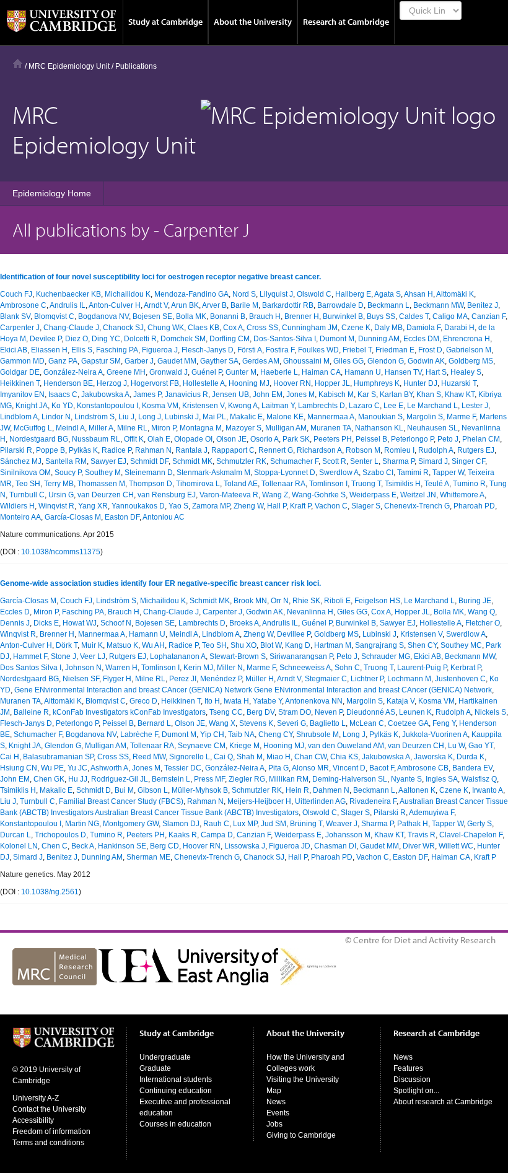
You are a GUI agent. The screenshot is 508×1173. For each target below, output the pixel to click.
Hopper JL (332, 383)
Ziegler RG (247, 779)
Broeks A (244, 623)
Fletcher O (482, 623)
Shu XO (243, 645)
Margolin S (424, 416)
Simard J (433, 461)
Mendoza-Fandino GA (191, 294)
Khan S (428, 394)
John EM (267, 394)
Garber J (139, 361)
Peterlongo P (412, 439)
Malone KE (285, 416)
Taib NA (241, 734)
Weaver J (341, 823)
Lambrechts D (321, 405)
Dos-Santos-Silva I (284, 338)
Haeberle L (279, 372)
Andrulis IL (67, 305)
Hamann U (362, 372)
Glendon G (385, 361)
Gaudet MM (176, 361)
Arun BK (185, 305)
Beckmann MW (438, 305)
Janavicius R (186, 394)
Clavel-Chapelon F (470, 835)
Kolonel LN (19, 846)
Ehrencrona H (466, 338)
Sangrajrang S (379, 645)
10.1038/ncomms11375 (60, 551)
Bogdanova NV (103, 316)
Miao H (278, 756)
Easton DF (122, 517)
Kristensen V (203, 405)
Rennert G (275, 450)
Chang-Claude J (71, 327)
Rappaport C (233, 450)
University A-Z (35, 1098)
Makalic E (246, 416)
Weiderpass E (372, 495)
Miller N (230, 667)
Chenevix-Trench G (417, 506)
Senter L (364, 461)
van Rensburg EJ (167, 495)
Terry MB (59, 483)
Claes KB (203, 327)
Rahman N (153, 450)
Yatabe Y (267, 701)
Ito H (212, 701)
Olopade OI (193, 439)
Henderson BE (68, 383)
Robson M (363, 450)
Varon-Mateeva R (228, 495)
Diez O (76, 338)
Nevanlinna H (310, 612)
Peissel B (371, 439)
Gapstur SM (101, 361)
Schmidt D (93, 790)
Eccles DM (421, 338)
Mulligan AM (286, 428)
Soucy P (68, 472)
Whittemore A (462, 495)
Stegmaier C (326, 678)
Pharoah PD (474, 506)
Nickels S (490, 712)
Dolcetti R (140, 338)
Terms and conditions (48, 1142)
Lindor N (56, 416)
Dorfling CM (229, 338)
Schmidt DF (149, 461)
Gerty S (479, 823)
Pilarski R (16, 450)
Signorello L (189, 756)
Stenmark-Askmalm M (213, 472)
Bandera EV (472, 768)
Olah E (158, 439)
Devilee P (45, 338)
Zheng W (248, 506)
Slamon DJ (180, 823)
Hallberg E (353, 294)
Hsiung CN (18, 768)
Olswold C (314, 294)
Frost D (430, 350)
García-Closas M (73, 517)
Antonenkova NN (314, 701)
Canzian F (488, 316)
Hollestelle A (204, 383)
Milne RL (132, 428)
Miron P (163, 428)
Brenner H (301, 316)
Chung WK (165, 327)
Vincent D (349, 768)
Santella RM (66, 461)
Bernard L (154, 723)
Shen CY (422, 645)
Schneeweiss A (305, 667)
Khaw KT (460, 394)
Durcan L (15, 835)
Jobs (274, 1124)
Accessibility (33, 1120)
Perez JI (182, 678)
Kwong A (243, 405)
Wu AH (153, 645)
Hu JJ (77, 779)
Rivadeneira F (372, 801)
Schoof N (115, 623)
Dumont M (337, 338)
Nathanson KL (379, 428)
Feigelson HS (377, 600)
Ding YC (106, 338)
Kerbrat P (465, 667)
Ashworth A (109, 768)
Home (17, 63)
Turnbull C (27, 495)
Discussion (412, 1079)
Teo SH (27, 483)
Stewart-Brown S (237, 656)
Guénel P (206, 372)
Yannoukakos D (138, 506)
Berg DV (260, 712)
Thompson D (150, 483)
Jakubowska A (105, 394)
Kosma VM (160, 405)
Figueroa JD (289, 846)
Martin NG (82, 823)
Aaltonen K (417, 790)
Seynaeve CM (202, 745)
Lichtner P (367, 678)
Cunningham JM (310, 327)
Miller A (101, 428)
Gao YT (480, 745)
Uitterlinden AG (320, 801)
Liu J (126, 416)
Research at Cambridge (346, 21)
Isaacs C (62, 394)
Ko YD (62, 405)
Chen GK (48, 779)
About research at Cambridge (443, 1101)
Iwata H (236, 701)
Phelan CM (481, 439)
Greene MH (126, 372)
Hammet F (30, 656)
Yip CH (212, 734)
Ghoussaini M (306, 361)
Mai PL (214, 416)
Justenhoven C (460, 678)
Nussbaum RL (96, 439)
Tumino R (469, 483)
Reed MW (149, 756)
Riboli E (337, 600)
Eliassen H (49, 350)
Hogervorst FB (155, 383)
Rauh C (216, 823)
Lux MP (245, 823)
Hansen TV (403, 372)
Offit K (134, 439)
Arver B (214, 305)
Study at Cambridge (165, 21)
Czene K (355, 327)
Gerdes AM (260, 361)
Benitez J (482, 305)
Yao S (178, 506)
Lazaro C (364, 405)
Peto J (447, 439)
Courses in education (175, 1124)
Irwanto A (487, 790)
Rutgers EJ (475, 450)
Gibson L (153, 790)
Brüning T (306, 823)
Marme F (461, 416)
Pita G (278, 768)
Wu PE (52, 768)
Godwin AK (426, 361)
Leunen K (415, 712)
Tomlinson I (328, 483)
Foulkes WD (318, 350)
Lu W (456, 745)
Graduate (155, 1068)
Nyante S (406, 779)
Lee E (393, 405)
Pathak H (412, 823)
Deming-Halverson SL (349, 779)
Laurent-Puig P (422, 667)
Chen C (55, 846)
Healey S (465, 372)
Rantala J (191, 450)
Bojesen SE (152, 316)
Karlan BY (396, 394)
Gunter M (241, 372)
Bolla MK (191, 316)
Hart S (436, 372)
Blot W (270, 645)
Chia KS (344, 756)
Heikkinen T (20, 383)
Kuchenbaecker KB (68, 294)
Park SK (296, 439)
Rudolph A (435, 450)
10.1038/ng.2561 (50, 891)
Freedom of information (51, 1131)
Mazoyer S (243, 428)
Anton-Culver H (115, 305)
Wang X (222, 723)
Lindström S (94, 416)
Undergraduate (165, 1057)
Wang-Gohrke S (319, 495)
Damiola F (423, 327)
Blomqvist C (54, 316)
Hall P (276, 506)
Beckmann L (388, 305)
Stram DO (294, 712)
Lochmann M (409, 678)
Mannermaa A (330, 416)
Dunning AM (379, 338)
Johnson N (83, 667)
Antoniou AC (163, 517)
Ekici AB (13, 350)
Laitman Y (277, 405)
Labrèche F (139, 734)
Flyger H (117, 678)
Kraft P (300, 506)
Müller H (259, 678)
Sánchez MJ (21, 461)
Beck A (82, 846)
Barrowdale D (340, 305)
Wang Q (481, 612)
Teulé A (436, 483)
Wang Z (275, 495)
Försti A (249, 350)
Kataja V (400, 701)
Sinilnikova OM (25, 472)
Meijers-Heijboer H (259, 801)
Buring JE (474, 600)
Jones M (300, 394)
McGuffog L (33, 428)
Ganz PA (62, 361)
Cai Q (223, 756)
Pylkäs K (83, 450)
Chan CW (310, 756)
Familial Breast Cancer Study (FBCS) (121, 801)
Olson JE (231, 439)
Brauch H (265, 316)
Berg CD (164, 846)
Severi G (291, 723)
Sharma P (398, 461)
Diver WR (419, 846)
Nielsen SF (81, 678)
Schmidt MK (192, 461)
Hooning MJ (249, 383)
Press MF (209, 779)
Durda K (470, 756)
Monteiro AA (20, 517)
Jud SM (273, 823)
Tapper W (448, 472)
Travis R (422, 835)
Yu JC (77, 768)
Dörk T (66, 645)
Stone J (63, 656)
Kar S (366, 394)
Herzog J (112, 383)
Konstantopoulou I (107, 405)
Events (277, 1113)
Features (408, 1068)
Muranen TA (330, 428)
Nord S (244, 294)
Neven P (329, 712)
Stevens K (256, 723)
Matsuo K (122, 645)
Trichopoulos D (60, 835)
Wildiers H (17, 506)
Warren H (121, 667)
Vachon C (331, 506)
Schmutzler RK (241, 461)
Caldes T (414, 316)
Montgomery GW (131, 823)
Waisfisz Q (479, 779)
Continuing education (175, 1090)
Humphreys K (377, 383)
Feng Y (443, 723)
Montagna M (201, 428)
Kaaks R (183, 835)
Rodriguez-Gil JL (119, 779)
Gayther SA (219, 361)
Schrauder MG (385, 656)
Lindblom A (19, 416)
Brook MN (250, 600)
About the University (253, 21)
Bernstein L (171, 779)
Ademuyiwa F (431, 812)
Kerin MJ (198, 667)
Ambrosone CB (423, 768)
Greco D (143, 701)
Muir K (92, 645)
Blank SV (15, 316)
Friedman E (394, 350)
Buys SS (381, 316)
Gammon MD (22, 361)
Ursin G (61, 495)
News (276, 1101)
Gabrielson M (468, 350)
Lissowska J (244, 846)
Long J (149, 416)
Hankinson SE (122, 846)
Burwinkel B (343, 316)
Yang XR (93, 506)
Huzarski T (458, 383)
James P (147, 394)
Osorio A (264, 439)
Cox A (233, 327)
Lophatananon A (178, 656)
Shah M (250, 756)
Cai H (9, 756)
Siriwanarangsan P (301, 656)
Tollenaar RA (283, 483)
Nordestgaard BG (38, 439)
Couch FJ (16, 294)
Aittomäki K (455, 294)
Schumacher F (294, 461)
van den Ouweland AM (346, 745)
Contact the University (49, 1109)
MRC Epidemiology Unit (69, 66)
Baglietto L (328, 723)
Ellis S (81, 350)
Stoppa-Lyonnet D (284, 472)
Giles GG (348, 361)
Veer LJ (92, 656)
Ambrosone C (23, 305)
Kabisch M (336, 394)
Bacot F (381, 768)
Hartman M (332, 645)
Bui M (124, 790)
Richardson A (319, 450)
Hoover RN (292, 383)
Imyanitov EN (22, 394)
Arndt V (156, 305)
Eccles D (15, 612)
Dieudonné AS (370, 712)
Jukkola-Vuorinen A (435, 734)
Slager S (365, 506)
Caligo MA (450, 316)
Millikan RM (289, 779)
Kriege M (244, 745)
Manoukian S (380, 416)
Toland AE (241, 483)
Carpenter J (20, 327)
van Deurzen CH (105, 495)
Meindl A (70, 428)
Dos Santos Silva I (30, 667)
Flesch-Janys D (208, 350)
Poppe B (50, 450)
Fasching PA (117, 350)
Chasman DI (335, 846)
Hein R (297, 790)
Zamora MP (211, 506)
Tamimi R (413, 472)
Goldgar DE (20, 372)
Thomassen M (101, 483)
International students (175, 1079)
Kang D (297, 645)
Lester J (475, 405)
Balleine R (31, 712)
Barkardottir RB (287, 305)
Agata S (387, 294)
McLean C (366, 723)
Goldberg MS (471, 361)
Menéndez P (221, 678)
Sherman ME (148, 857)
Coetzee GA (408, 723)
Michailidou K (128, 294)
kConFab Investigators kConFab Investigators (129, 712)
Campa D (217, 835)
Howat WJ (80, 623)
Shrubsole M (317, 734)
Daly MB (388, 327)
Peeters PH (332, 439)
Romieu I (399, 450)
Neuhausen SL (432, 428)
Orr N (280, 600)
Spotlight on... (416, 1090)
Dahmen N (331, 790)
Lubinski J (182, 416)
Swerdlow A (339, 472)
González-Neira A (73, 372)
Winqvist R (56, 506)
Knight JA (31, 405)
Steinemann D (149, 472)
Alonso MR (310, 768)
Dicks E (46, 623)
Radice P (116, 450)
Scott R (334, 461)
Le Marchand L (432, 405)
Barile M (244, 305)
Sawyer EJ (108, 461)
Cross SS (262, 327)
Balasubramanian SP (58, 756)
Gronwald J (168, 372)
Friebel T (357, 350)
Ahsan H (418, 294)
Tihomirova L (198, 483)
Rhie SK (306, 600)
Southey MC (461, 645)
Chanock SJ (123, 327)
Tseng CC (226, 712)
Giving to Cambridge (301, 1135)
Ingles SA (442, 779)
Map (273, 1090)
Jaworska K (433, 756)
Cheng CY (275, 734)
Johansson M (347, 835)
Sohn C (347, 667)
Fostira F (280, 350)
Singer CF (468, 461)
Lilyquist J (276, 294)
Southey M (103, 472)
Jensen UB (230, 394)
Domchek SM (183, 338)
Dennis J (15, 623)
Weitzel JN (418, 495)
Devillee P (293, 634)
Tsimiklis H (403, 483)
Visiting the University (302, 1079)
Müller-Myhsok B (200, 790)
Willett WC (456, 846)
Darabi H (459, 327)
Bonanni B (227, 316)
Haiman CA (321, 372)
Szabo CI (377, 472)
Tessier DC (182, 768)
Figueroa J (160, 350)
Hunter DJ (420, 383)
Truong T (366, 483)
